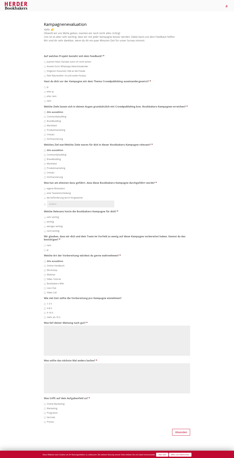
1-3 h (49, 303)
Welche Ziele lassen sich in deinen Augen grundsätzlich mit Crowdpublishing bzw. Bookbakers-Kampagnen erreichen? (116, 106)
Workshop (52, 270)
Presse (50, 421)
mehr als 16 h (53, 317)
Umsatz (50, 134)
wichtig (50, 221)
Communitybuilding (56, 116)
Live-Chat (51, 288)
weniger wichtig (55, 226)
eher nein (51, 96)
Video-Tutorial (54, 279)
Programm (52, 412)
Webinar (51, 274)
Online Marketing (56, 403)
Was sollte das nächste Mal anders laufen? (70, 360)
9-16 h (50, 312)
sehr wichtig (53, 217)
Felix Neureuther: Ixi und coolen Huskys (66, 75)
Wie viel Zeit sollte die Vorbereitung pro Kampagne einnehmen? (83, 298)
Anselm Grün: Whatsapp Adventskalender (67, 66)
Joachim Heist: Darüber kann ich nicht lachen (69, 61)
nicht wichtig (53, 230)
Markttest (52, 125)
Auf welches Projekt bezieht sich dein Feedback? (74, 56)
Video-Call (52, 292)
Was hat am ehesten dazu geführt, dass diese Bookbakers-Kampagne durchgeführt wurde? (100, 182)
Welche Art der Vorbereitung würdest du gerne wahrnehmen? (82, 255)
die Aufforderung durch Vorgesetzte (65, 197)
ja (47, 86)
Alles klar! (162, 455)
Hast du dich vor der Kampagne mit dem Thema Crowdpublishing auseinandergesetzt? (97, 81)
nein (49, 100)
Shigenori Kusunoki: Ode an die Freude (66, 70)
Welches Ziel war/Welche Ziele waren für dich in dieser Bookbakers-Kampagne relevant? (98, 144)
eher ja (50, 91)
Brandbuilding (54, 121)
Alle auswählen (55, 112)
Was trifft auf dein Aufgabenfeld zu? (67, 398)
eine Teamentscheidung (59, 193)
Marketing (52, 408)
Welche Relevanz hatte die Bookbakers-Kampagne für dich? (81, 211)
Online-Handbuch (55, 265)
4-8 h (49, 308)
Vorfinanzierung (55, 138)
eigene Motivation (56, 188)
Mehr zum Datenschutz (180, 455)
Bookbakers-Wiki (55, 283)
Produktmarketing (56, 129)
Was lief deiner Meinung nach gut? (66, 322)
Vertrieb (51, 417)
